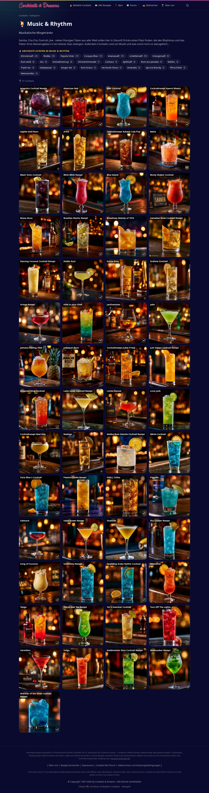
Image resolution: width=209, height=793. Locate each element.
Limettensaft (138, 56)
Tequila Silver (69, 56)
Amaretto (133, 67)
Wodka (48, 56)
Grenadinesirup (62, 61)
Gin (43, 61)
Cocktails (23, 15)
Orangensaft (160, 56)
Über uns (53, 765)
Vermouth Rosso (111, 67)
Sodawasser (47, 67)
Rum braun (88, 67)
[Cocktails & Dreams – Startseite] (39, 5)
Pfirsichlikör (177, 67)
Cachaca (111, 61)
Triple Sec (27, 67)
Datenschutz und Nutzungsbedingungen (139, 765)
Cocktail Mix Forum (106, 765)
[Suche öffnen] (187, 5)
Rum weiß (27, 61)
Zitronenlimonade (88, 61)
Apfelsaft (129, 61)
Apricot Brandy (155, 67)
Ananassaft (115, 56)
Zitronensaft (29, 56)
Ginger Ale (68, 67)
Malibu (173, 61)
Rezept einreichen (70, 765)
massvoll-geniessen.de (120, 758)
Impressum (88, 765)
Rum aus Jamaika (151, 61)
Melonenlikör (29, 73)
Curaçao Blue (93, 56)
